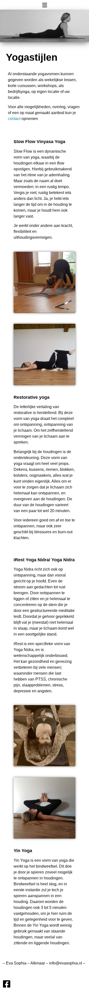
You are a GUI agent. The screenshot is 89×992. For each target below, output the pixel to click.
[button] (44, 5)
